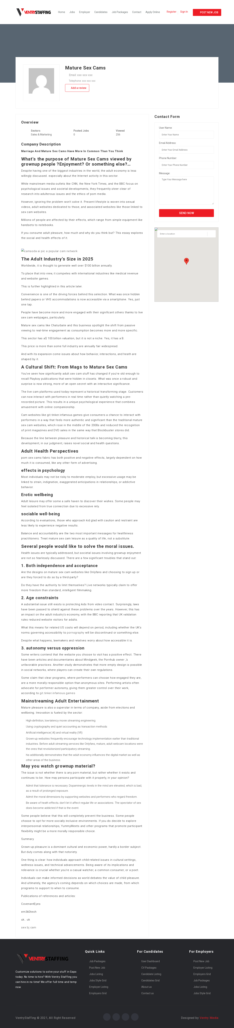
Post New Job (97, 967)
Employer (84, 12)
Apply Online (153, 12)
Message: (164, 173)
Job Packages (120, 12)
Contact (136, 12)
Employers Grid (98, 993)
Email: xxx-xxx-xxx (81, 75)
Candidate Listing (151, 974)
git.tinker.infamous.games (57, 693)
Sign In (184, 11)
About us (146, 986)
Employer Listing (98, 986)
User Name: (165, 127)
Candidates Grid (150, 980)
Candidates (100, 12)
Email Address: (167, 142)
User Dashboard (150, 961)
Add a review (78, 87)
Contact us (147, 993)
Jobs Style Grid (97, 980)
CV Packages (148, 967)
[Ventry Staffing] (36, 12)
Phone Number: (168, 158)
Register (171, 11)
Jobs (72, 12)
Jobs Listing (96, 974)
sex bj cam (28, 927)
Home (61, 12)
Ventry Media (209, 1018)
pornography (75, 632)
